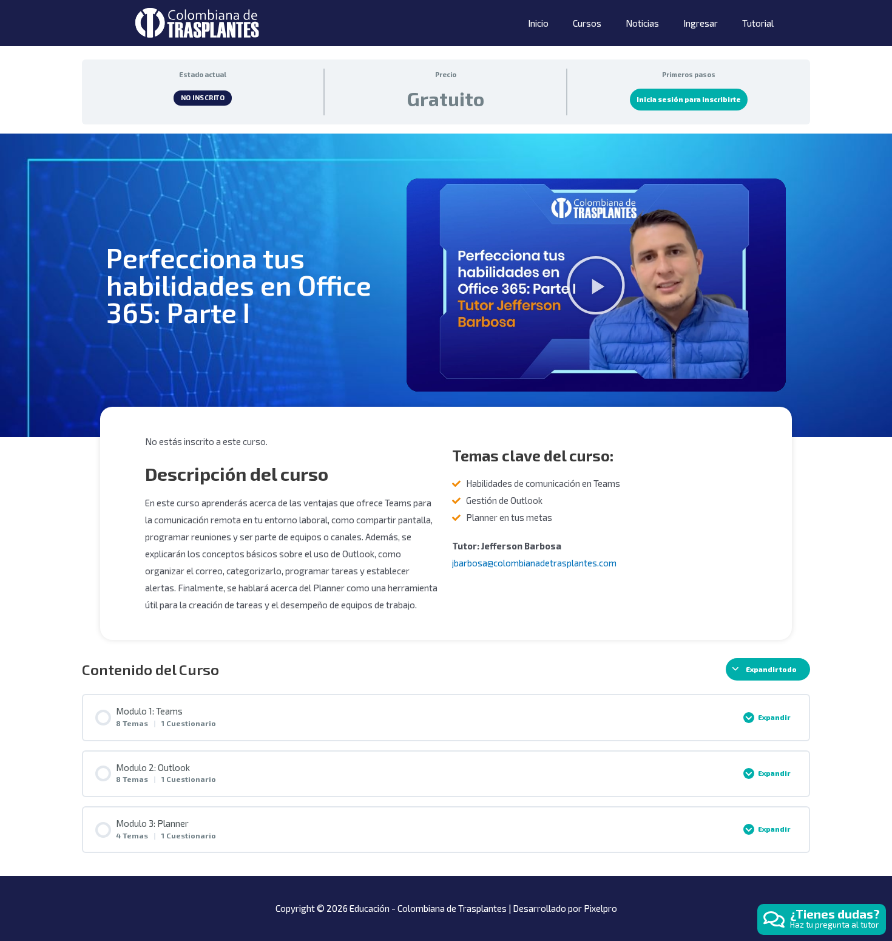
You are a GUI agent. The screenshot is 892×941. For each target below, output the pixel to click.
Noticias (642, 23)
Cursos (587, 23)
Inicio (538, 23)
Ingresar (700, 23)
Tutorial (758, 23)
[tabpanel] (446, 387)
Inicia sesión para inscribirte (689, 99)
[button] (596, 285)
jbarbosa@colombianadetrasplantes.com (534, 562)
